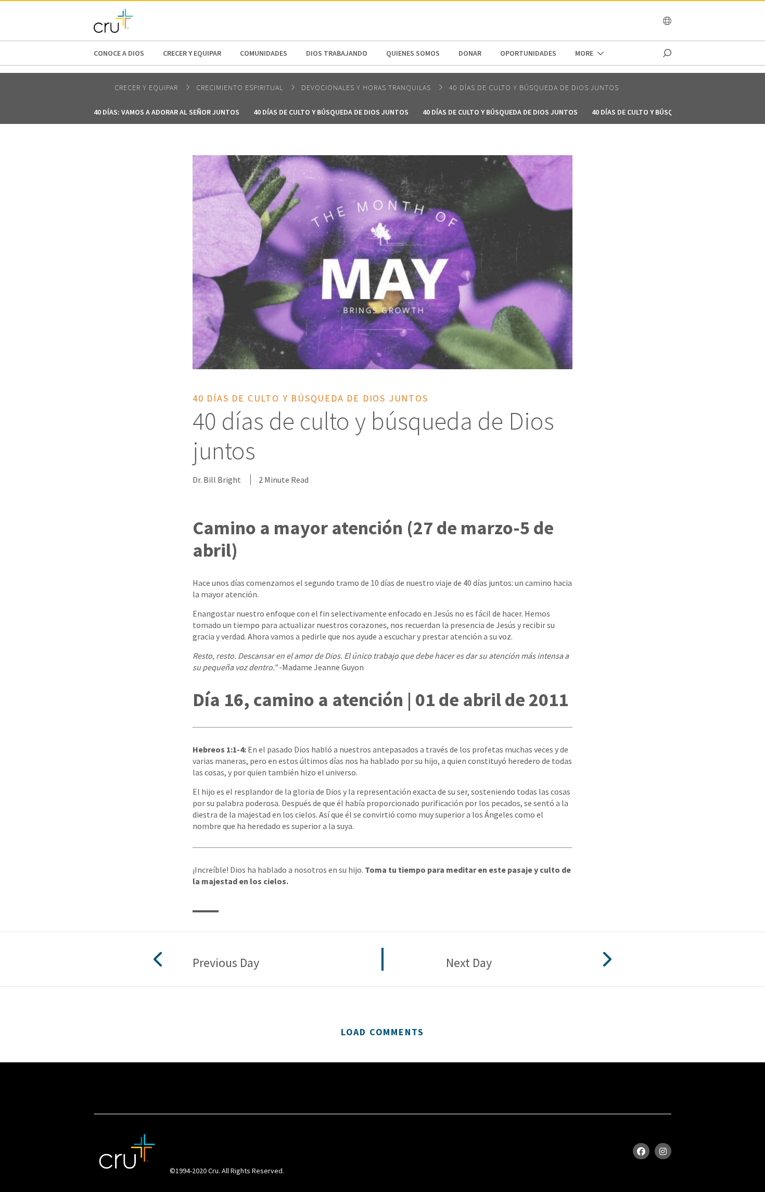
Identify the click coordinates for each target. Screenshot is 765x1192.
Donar (469, 53)
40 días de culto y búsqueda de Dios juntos (534, 87)
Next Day (469, 963)
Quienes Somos (413, 53)
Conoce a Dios (119, 53)
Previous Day (226, 963)
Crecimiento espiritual (240, 87)
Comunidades (263, 53)
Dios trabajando (336, 53)
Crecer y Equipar (192, 53)
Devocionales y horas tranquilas (367, 87)
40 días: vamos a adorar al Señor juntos (166, 112)
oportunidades (528, 53)
